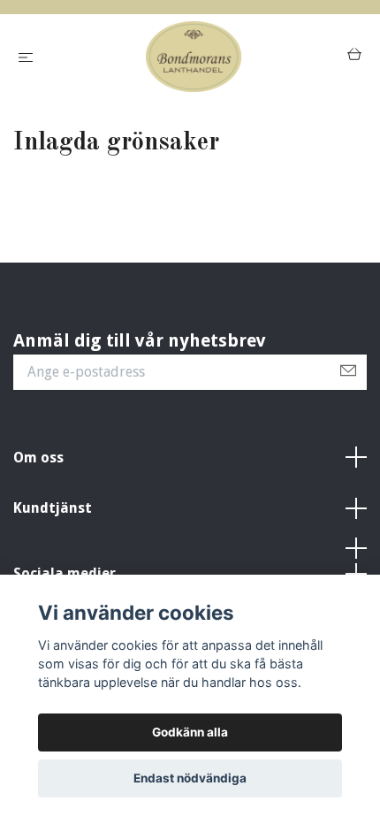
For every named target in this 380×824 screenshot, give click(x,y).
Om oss (38, 457)
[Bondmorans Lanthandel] (193, 56)
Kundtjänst (52, 508)
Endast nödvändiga (190, 778)
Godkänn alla (190, 732)
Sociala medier (64, 573)
